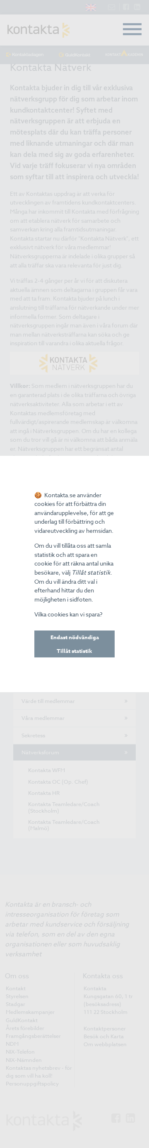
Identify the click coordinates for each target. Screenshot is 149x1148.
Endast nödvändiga (74, 637)
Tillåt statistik (74, 651)
